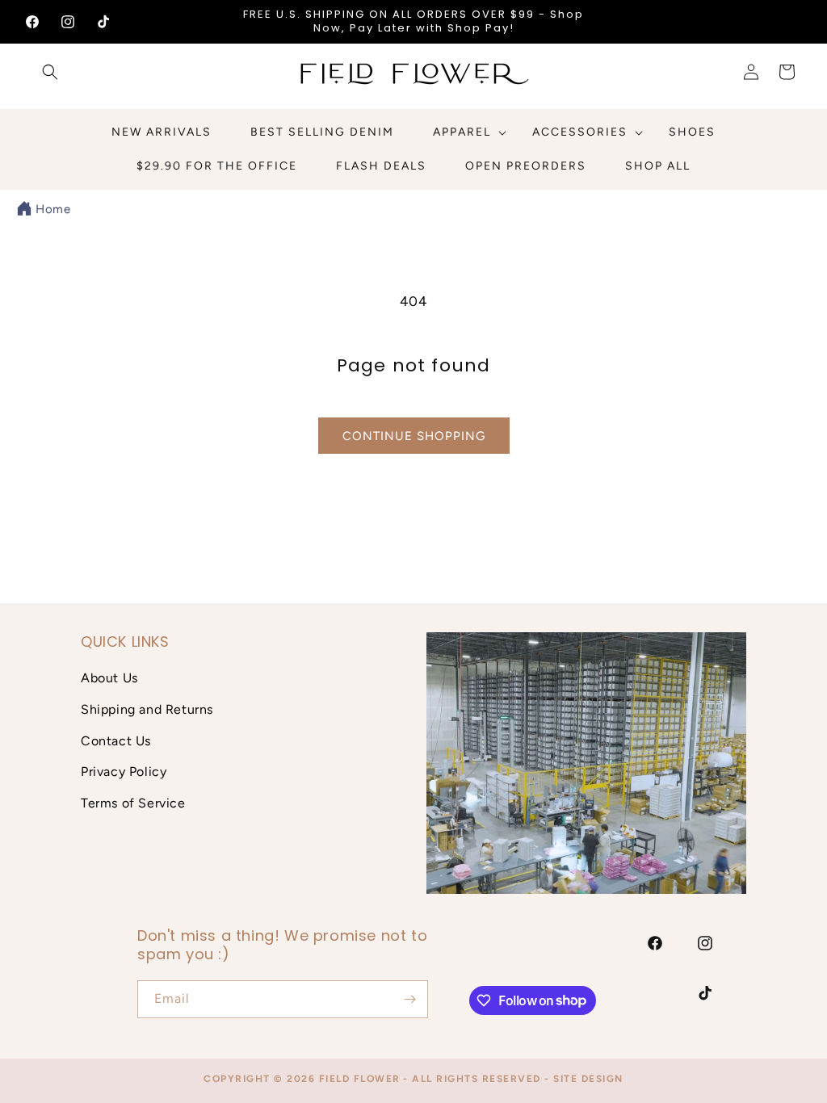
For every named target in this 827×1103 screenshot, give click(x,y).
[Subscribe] (409, 999)
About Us (109, 678)
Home (53, 209)
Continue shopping (413, 436)
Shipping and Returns (147, 709)
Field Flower (360, 1078)
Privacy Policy (123, 771)
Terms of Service (133, 803)
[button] (50, 72)
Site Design (588, 1078)
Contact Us (116, 741)
